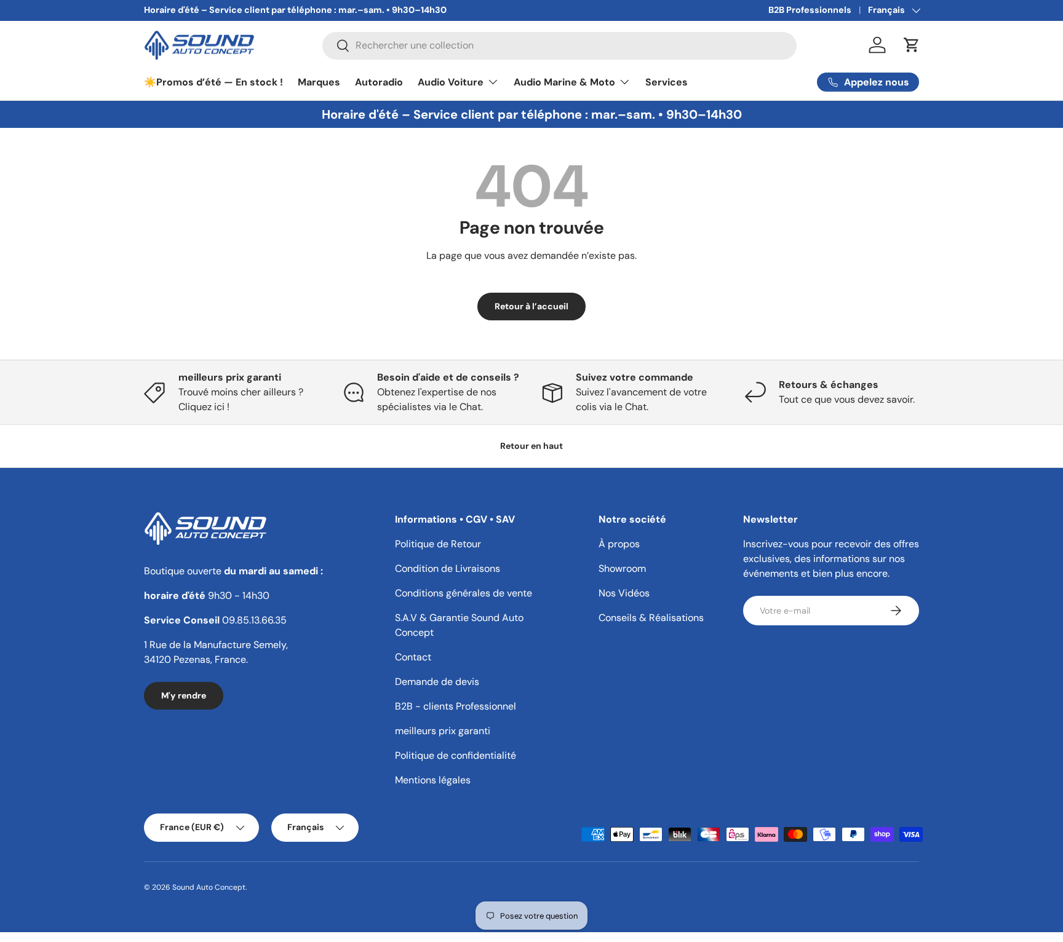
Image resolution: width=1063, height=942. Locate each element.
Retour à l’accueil (531, 306)
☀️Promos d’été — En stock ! (213, 82)
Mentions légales (433, 780)
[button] (911, 44)
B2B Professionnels (809, 9)
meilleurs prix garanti (442, 730)
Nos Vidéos (624, 593)
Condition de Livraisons (447, 568)
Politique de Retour (438, 543)
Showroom (622, 568)
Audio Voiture (451, 82)
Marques (319, 82)
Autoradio (379, 82)
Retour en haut (531, 445)
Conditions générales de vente (463, 593)
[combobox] (559, 45)
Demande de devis (437, 681)
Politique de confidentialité (455, 755)
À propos (619, 543)
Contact (413, 657)
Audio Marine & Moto (564, 82)
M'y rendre (183, 695)
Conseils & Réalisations (651, 617)
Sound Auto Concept (208, 887)
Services (666, 82)
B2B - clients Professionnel (455, 706)
